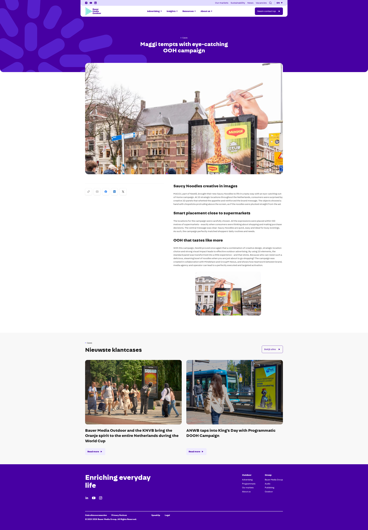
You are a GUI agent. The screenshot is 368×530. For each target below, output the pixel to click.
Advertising (247, 479)
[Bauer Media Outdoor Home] (93, 11)
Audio (267, 484)
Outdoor (269, 491)
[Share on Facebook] (105, 191)
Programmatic (249, 484)
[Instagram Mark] (86, 3)
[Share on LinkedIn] (114, 191)
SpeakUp (155, 515)
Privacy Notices (119, 515)
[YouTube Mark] (91, 3)
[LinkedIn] (87, 498)
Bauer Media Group (274, 479)
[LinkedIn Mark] (95, 3)
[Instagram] (100, 498)
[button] (270, 2)
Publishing (269, 487)
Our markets (248, 487)
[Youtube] (93, 498)
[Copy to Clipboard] (88, 191)
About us (246, 491)
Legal (167, 515)
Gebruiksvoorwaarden (96, 515)
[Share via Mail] (97, 191)
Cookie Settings (139, 515)
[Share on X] (123, 191)
